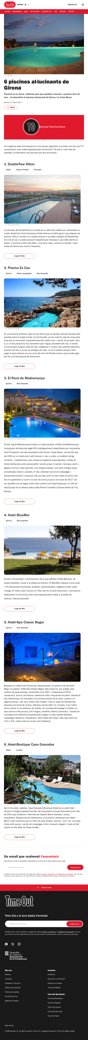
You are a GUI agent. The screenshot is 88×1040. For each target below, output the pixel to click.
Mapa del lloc (9, 1026)
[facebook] (6, 944)
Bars (26, 11)
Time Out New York (55, 1012)
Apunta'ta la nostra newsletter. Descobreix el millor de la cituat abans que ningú (34, 861)
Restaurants (17, 11)
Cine (55, 11)
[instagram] (19, 944)
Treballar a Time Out (12, 983)
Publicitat (51, 975)
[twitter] (12, 944)
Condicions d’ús (11, 997)
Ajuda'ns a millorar (55, 983)
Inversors (8, 979)
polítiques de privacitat (65, 874)
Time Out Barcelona (55, 999)
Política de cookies (12, 992)
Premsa (8, 975)
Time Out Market (54, 988)
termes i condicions (48, 874)
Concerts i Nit (46, 11)
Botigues (63, 11)
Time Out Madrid (54, 1003)
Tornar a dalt (46, 888)
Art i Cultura (34, 11)
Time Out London (54, 1007)
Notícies (71, 11)
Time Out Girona (57, 127)
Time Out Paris (53, 1016)
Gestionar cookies (11, 1001)
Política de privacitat (13, 988)
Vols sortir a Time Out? (56, 979)
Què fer (7, 11)
